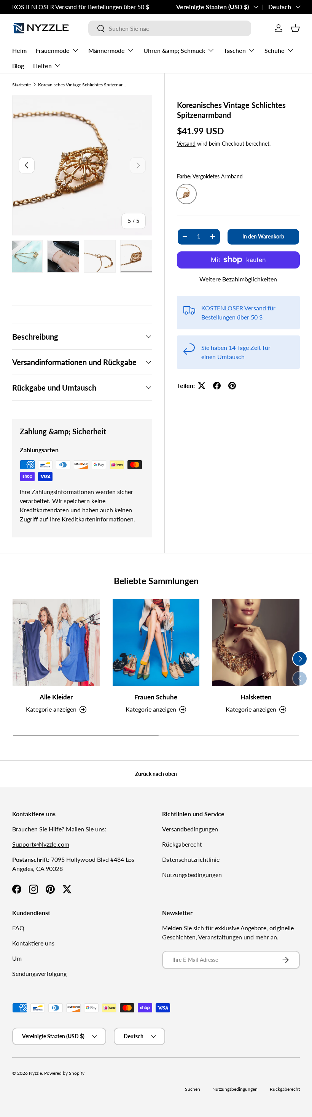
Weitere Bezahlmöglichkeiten (238, 279)
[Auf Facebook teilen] (216, 385)
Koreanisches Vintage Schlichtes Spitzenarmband (83, 84)
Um (17, 958)
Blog (18, 65)
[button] (295, 28)
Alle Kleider (56, 697)
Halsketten (256, 697)
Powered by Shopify (64, 1073)
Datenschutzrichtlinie (191, 859)
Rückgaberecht (182, 844)
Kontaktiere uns (33, 943)
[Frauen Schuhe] (156, 642)
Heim (19, 50)
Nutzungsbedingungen (192, 874)
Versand (186, 143)
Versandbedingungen (190, 829)
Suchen (192, 1089)
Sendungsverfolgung (39, 973)
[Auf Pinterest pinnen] (232, 385)
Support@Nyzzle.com (40, 844)
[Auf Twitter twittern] (201, 385)
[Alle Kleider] (56, 642)
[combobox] (169, 28)
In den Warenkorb (263, 236)
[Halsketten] (255, 642)
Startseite (21, 84)
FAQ (18, 927)
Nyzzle (35, 1073)
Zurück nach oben (156, 774)
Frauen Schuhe (155, 697)
